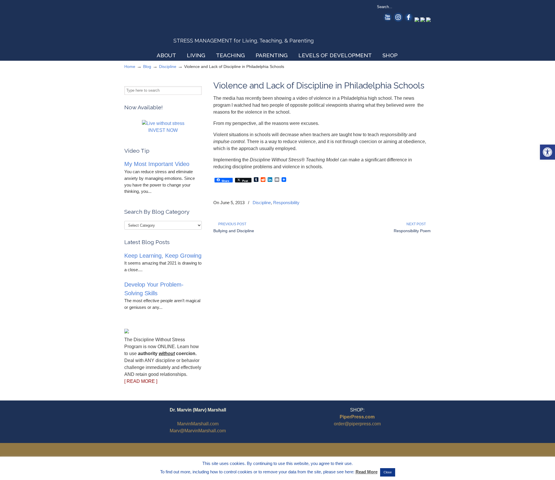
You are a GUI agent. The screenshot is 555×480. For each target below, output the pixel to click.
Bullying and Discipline (233, 230)
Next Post (417, 224)
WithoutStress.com (165, 26)
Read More (367, 471)
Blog (147, 66)
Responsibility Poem (412, 230)
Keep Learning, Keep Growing (162, 255)
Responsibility (286, 202)
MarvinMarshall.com (198, 423)
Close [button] (388, 472)
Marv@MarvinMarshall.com (198, 430)
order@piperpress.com (357, 423)
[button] (547, 152)
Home (129, 66)
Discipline (167, 66)
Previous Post (231, 224)
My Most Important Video (156, 164)
